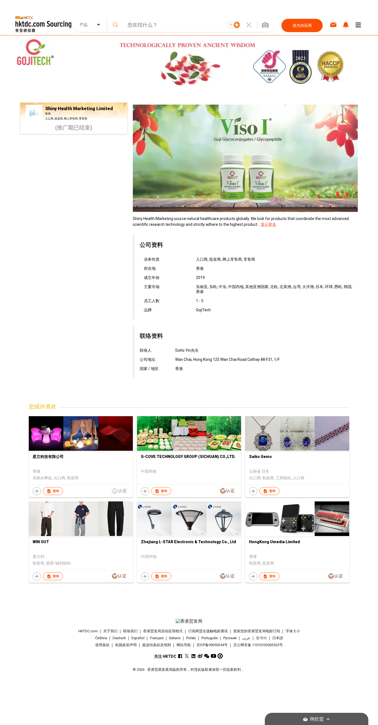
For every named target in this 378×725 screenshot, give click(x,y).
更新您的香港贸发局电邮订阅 (256, 631)
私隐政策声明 (126, 645)
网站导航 (184, 645)
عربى (246, 638)
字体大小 (293, 631)
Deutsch (119, 638)
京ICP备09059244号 (212, 645)
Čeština (101, 638)
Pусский (230, 638)
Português (209, 638)
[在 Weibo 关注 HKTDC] (200, 656)
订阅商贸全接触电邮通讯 (208, 631)
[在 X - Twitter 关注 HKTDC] (187, 656)
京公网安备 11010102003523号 (258, 645)
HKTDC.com (88, 631)
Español (137, 638)
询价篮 (317, 719)
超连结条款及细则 (156, 645)
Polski (191, 638)
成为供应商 (302, 25)
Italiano (175, 638)
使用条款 (102, 645)
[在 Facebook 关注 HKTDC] (180, 656)
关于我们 (110, 631)
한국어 (261, 638)
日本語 (277, 638)
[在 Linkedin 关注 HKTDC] (193, 656)
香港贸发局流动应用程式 (163, 631)
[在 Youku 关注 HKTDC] (220, 656)
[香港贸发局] (189, 621)
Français (157, 638)
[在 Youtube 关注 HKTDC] (213, 656)
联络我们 (130, 631)
